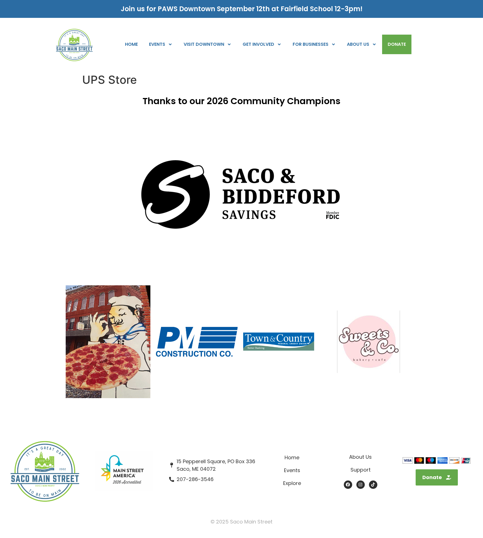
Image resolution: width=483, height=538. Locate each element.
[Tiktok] (373, 484)
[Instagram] (360, 484)
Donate (397, 44)
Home (131, 44)
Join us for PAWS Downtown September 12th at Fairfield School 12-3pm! (242, 8)
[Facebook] (348, 484)
